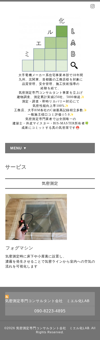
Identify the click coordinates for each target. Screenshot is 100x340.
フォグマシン (19, 248)
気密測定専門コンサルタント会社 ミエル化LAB (52, 328)
